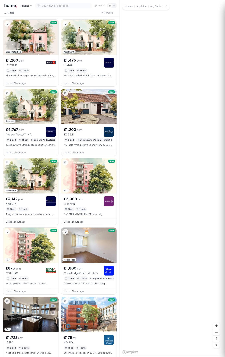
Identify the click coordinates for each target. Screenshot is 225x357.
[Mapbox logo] (130, 352)
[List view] (114, 6)
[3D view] (216, 345)
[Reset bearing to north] (216, 338)
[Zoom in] (216, 326)
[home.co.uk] (10, 5)
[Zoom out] (216, 332)
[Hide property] (14, 24)
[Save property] (7, 24)
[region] (172, 178)
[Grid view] (110, 6)
